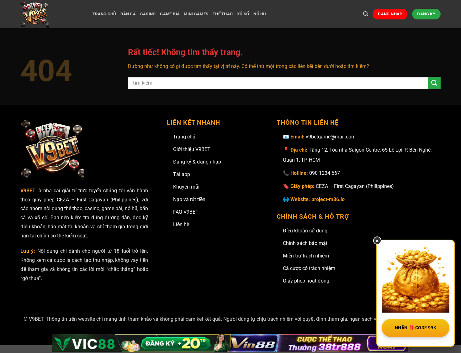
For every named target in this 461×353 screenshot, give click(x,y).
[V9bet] (51, 14)
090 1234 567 (324, 173)
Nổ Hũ (259, 14)
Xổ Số (243, 14)
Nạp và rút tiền (189, 199)
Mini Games (196, 14)
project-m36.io (328, 199)
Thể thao (223, 14)
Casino (148, 14)
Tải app (181, 174)
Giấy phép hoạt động (306, 281)
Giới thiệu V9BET (191, 149)
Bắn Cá (128, 14)
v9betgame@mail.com (331, 137)
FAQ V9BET (186, 212)
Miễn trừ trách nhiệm (306, 256)
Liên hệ (181, 224)
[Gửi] (434, 83)
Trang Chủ (104, 14)
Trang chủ (184, 137)
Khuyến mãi (186, 187)
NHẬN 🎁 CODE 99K (415, 327)
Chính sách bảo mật (305, 243)
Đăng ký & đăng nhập (197, 162)
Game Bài (169, 14)
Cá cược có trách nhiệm (309, 268)
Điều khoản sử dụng (305, 231)
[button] (365, 14)
